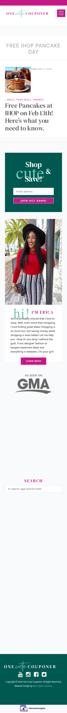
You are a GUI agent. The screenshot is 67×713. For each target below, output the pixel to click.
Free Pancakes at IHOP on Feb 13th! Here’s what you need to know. (29, 117)
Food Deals (23, 99)
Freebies (38, 99)
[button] (61, 13)
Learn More (33, 361)
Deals (10, 99)
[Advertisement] (33, 437)
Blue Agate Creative (42, 685)
